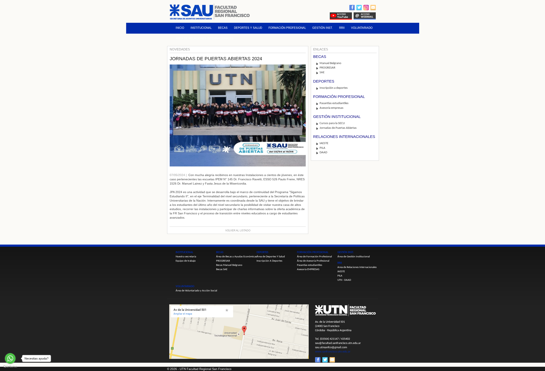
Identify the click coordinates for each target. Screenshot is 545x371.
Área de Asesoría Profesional (313, 260)
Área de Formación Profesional (314, 256)
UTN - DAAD (344, 280)
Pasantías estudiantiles (334, 103)
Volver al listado (237, 230)
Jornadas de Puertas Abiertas (338, 128)
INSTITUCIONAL (201, 27)
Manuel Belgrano (330, 63)
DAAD (323, 152)
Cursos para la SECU (332, 123)
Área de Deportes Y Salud (271, 256)
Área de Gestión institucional (353, 256)
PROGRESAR (327, 67)
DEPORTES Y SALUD (248, 27)
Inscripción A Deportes (269, 260)
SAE (322, 72)
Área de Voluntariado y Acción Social (196, 290)
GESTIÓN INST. (322, 27)
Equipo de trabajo (186, 260)
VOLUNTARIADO (362, 27)
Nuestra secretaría (186, 256)
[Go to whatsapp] (10, 358)
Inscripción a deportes (334, 88)
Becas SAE (221, 269)
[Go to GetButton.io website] (10, 366)
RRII (342, 27)
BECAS (223, 27)
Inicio (180, 27)
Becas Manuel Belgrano (229, 265)
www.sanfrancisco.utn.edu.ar (332, 351)
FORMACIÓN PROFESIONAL (287, 27)
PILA (322, 148)
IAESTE (324, 143)
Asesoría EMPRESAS (308, 269)
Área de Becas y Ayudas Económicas (236, 256)
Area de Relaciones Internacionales (205, 38)
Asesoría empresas (331, 108)
